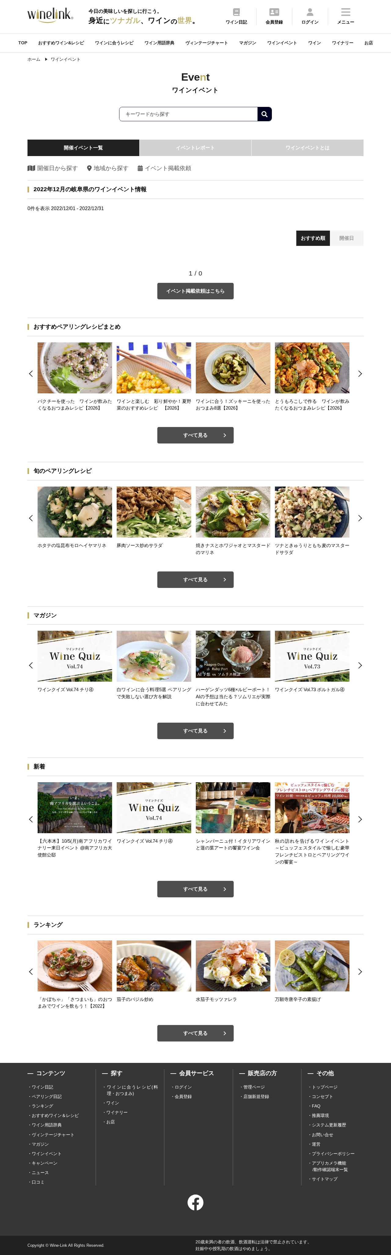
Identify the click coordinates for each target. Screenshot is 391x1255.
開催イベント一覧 (83, 147)
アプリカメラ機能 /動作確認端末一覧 (330, 1166)
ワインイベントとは (308, 147)
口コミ (38, 1182)
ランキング (42, 1106)
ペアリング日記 (47, 1096)
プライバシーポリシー (333, 1153)
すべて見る (195, 435)
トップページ (325, 1087)
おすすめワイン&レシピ (61, 42)
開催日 (346, 238)
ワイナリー (342, 42)
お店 (368, 42)
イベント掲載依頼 (168, 168)
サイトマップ (325, 1179)
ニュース (40, 1172)
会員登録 (183, 1096)
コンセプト (322, 1096)
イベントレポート (195, 147)
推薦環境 (320, 1115)
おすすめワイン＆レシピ (55, 1115)
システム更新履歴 (329, 1124)
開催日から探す (57, 168)
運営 (316, 1144)
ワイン (314, 42)
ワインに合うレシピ (114, 42)
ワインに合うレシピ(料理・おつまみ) (132, 1090)
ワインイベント (282, 42)
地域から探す (111, 168)
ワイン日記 (42, 1087)
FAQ (316, 1106)
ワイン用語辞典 (159, 42)
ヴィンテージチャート (206, 42)
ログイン (183, 1087)
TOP (22, 42)
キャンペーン (44, 1163)
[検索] (265, 114)
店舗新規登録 (256, 1096)
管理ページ (254, 1087)
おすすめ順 (313, 238)
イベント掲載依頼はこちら (195, 291)
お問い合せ (322, 1134)
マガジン (247, 42)
